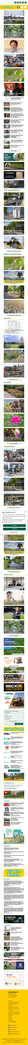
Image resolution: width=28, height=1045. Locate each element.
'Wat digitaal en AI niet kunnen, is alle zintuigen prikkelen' (13, 49)
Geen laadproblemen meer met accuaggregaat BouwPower (17, 125)
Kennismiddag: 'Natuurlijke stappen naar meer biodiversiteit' (13, 281)
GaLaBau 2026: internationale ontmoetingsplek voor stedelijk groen (17, 813)
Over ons (10, 1000)
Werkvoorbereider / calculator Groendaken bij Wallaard (17, 752)
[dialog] (14, 522)
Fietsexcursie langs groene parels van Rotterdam (16, 103)
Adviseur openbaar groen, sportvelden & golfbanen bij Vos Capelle (17, 742)
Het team (10, 1010)
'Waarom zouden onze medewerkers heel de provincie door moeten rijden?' (13, 615)
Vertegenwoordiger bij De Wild (12, 93)
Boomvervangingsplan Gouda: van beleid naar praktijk (17, 98)
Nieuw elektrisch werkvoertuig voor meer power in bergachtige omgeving (17, 120)
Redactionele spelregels (14, 1012)
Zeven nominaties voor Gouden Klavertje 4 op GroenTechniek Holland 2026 (13, 501)
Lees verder (10, 522)
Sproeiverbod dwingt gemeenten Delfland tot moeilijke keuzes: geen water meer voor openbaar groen (17, 938)
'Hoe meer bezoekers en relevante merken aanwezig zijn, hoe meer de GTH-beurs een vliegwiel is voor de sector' (17, 109)
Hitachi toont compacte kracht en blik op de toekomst (13, 63)
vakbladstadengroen (15, 1033)
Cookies (10, 1018)
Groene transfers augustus (16, 932)
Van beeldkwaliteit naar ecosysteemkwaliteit (11, 345)
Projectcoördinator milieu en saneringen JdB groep (17, 747)
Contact (10, 1005)
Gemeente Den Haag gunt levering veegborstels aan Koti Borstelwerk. (11, 848)
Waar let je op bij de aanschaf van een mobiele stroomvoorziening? (13, 231)
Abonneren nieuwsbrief (13, 1008)
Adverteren (11, 1020)
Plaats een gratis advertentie (10, 788)
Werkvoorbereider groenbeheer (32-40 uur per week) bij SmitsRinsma (16, 766)
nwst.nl (23, 1042)
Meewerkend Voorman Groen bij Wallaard (17, 761)
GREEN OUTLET (9, 783)
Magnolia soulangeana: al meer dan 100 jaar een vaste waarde (13, 438)
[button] (14, 532)
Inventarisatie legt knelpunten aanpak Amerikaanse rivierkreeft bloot (13, 565)
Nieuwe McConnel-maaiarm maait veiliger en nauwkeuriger (13, 245)
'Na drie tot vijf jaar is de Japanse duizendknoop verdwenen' (13, 601)
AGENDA (6, 801)
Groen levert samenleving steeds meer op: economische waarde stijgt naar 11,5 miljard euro (13, 34)
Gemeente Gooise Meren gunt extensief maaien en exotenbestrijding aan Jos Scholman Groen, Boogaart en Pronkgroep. (14, 864)
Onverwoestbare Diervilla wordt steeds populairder (13, 394)
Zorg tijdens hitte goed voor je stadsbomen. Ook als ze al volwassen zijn (12, 77)
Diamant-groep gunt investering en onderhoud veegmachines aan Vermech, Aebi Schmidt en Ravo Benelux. (13, 860)
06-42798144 (13, 1029)
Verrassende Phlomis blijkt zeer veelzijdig (13, 409)
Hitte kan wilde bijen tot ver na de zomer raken (17, 146)
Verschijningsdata (12, 1021)
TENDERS (7, 846)
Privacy (10, 1017)
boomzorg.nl (8, 1040)
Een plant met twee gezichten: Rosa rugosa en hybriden (12, 423)
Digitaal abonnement (13, 1007)
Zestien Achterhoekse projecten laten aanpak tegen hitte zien (13, 359)
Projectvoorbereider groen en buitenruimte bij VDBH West (17, 141)
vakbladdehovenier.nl (17, 1040)
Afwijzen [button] (14, 529)
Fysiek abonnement (12, 1004)
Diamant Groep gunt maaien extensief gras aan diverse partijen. (14, 856)
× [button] (25, 511)
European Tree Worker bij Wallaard (16, 756)
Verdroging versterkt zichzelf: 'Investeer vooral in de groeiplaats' (14, 309)
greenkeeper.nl (13, 1039)
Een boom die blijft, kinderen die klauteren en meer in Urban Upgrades (13, 373)
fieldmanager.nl (5, 1039)
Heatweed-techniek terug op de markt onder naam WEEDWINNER (17, 136)
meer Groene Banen (14, 770)
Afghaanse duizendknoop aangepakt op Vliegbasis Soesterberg (11, 294)
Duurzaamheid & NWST (13, 1002)
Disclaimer (10, 1015)
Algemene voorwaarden (14, 1013)
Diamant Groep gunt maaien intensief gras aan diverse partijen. (14, 852)
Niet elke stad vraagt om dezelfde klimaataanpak (13, 20)
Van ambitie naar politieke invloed (13, 538)
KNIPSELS (7, 879)
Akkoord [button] (14, 525)
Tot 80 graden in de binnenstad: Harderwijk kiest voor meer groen (17, 943)
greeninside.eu (17, 1042)
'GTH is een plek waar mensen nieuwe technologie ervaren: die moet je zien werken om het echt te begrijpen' (17, 115)
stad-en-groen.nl (22, 1039)
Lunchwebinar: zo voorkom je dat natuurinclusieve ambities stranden (17, 808)
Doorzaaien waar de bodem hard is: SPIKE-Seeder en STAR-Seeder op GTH (17, 130)
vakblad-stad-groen (14, 1031)
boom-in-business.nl (8, 1042)
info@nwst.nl (13, 1025)
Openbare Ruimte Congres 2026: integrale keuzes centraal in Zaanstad (17, 803)
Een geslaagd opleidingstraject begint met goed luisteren (12, 587)
